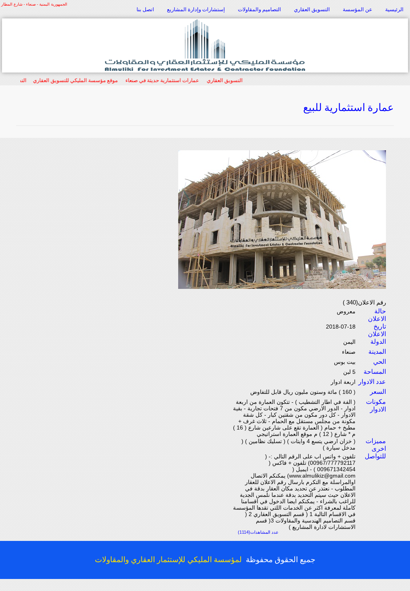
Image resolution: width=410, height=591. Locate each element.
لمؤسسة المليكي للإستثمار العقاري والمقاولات (168, 559)
